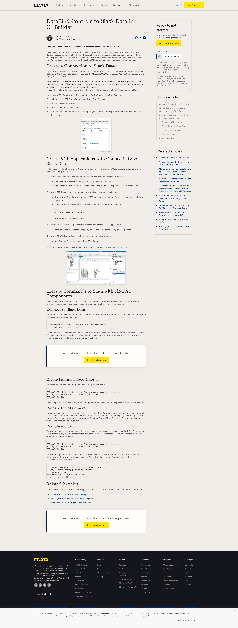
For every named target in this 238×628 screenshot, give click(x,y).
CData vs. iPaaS (125, 583)
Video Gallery (168, 588)
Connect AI (101, 569)
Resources (167, 577)
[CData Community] (49, 585)
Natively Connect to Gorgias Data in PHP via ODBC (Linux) (175, 163)
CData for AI (134, 5)
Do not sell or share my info (187, 621)
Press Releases (147, 569)
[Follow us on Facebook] (136, 37)
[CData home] (43, 5)
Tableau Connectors (83, 596)
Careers (144, 588)
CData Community (170, 565)
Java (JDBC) (80, 569)
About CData (146, 565)
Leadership (145, 581)
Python (78, 577)
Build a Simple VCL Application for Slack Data (71, 502)
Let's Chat (191, 5)
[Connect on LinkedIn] (144, 37)
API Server (79, 581)
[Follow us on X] (140, 37)
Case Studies (168, 569)
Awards (144, 577)
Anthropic (189, 565)
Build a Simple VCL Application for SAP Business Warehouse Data (174, 206)
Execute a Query (169, 134)
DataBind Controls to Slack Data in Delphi (69, 494)
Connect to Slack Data (172, 122)
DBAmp (100, 577)
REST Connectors (82, 584)
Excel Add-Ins (81, 588)
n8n (186, 581)
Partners (144, 584)
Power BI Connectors (83, 592)
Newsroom (145, 573)
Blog (164, 573)
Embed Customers (126, 579)
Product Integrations (127, 569)
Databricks (189, 569)
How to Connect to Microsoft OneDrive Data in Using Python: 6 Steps (174, 198)
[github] (44, 585)
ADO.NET (79, 573)
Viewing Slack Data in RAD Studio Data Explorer (72, 498)
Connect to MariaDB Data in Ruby (174, 157)
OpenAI (188, 584)
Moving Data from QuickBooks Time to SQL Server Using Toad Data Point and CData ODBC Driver (175, 172)
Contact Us (145, 592)
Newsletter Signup (170, 581)
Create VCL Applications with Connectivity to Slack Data (172, 110)
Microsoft (188, 577)
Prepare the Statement (172, 130)
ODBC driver (62, 52)
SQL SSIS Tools (103, 573)
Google (187, 573)
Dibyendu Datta (62, 36)
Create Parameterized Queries (175, 126)
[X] (40, 585)
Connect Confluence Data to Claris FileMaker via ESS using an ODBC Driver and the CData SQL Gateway (175, 188)
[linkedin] (36, 585)
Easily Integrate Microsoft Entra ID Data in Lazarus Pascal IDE (174, 213)
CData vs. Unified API (127, 587)
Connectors (123, 565)
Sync (99, 565)
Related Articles (166, 138)
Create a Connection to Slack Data (175, 104)
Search (177, 5)
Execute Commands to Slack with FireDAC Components (174, 116)
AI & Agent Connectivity (124, 574)
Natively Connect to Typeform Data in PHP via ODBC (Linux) (175, 180)
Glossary (166, 584)
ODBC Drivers (81, 565)
